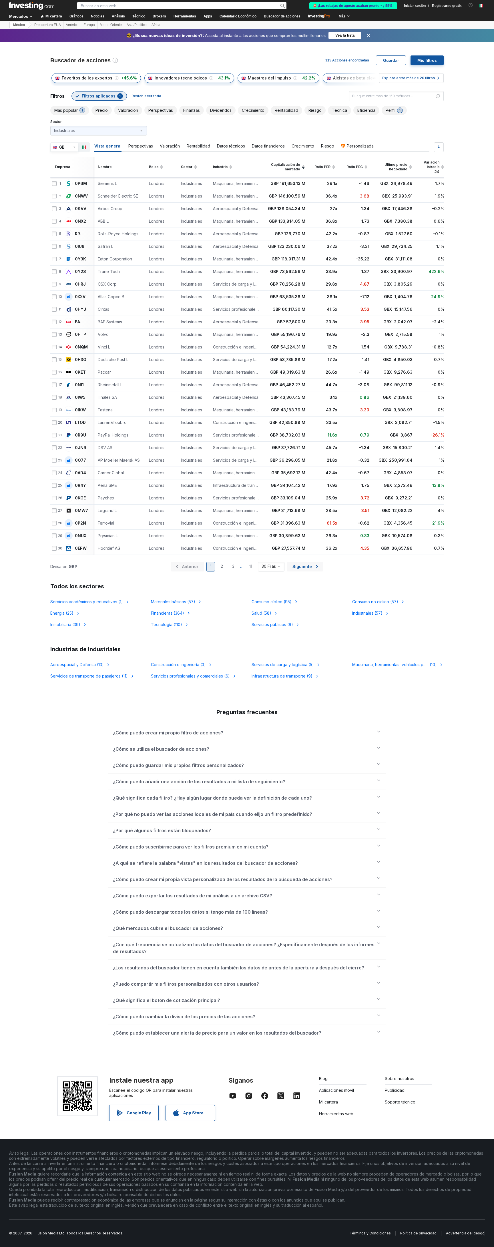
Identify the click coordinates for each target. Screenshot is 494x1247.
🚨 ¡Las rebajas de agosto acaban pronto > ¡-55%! (353, 6)
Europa (89, 25)
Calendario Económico (238, 16)
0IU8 (80, 246)
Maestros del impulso (269, 77)
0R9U (80, 435)
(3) (178, 664)
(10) (398, 664)
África (156, 25)
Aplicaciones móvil (336, 1090)
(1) (86, 601)
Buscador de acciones (282, 16)
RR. (78, 234)
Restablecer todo (146, 96)
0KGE (80, 498)
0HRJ (80, 284)
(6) (190, 676)
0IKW (80, 410)
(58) (261, 613)
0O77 (80, 460)
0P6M (81, 184)
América (72, 25)
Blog (323, 1078)
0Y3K (80, 259)
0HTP (80, 334)
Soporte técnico (400, 1101)
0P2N (80, 523)
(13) (77, 664)
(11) (89, 676)
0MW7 (81, 511)
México (19, 25)
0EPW (81, 548)
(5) (283, 664)
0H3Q (80, 360)
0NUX (80, 536)
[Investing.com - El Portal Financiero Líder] (31, 6)
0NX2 (80, 221)
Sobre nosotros (399, 1078)
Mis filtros (427, 60)
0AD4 (80, 473)
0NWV (81, 196)
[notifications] (470, 5)
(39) (65, 624)
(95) (272, 601)
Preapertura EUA (47, 25)
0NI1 (79, 385)
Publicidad (395, 1090)
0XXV (80, 297)
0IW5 (80, 397)
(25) (61, 613)
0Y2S (80, 272)
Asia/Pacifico (137, 25)
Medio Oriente (111, 25)
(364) (167, 613)
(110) (166, 624)
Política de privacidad (418, 1233)
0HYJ (80, 309)
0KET (80, 372)
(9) (272, 624)
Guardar (391, 60)
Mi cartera (328, 1101)
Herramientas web (336, 1113)
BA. (78, 322)
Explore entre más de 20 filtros (408, 78)
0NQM (81, 347)
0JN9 (80, 448)
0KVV (80, 209)
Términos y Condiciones (370, 1233)
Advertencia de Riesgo (465, 1233)
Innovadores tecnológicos (181, 77)
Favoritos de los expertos (87, 77)
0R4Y (80, 485)
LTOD (80, 423)
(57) (173, 601)
